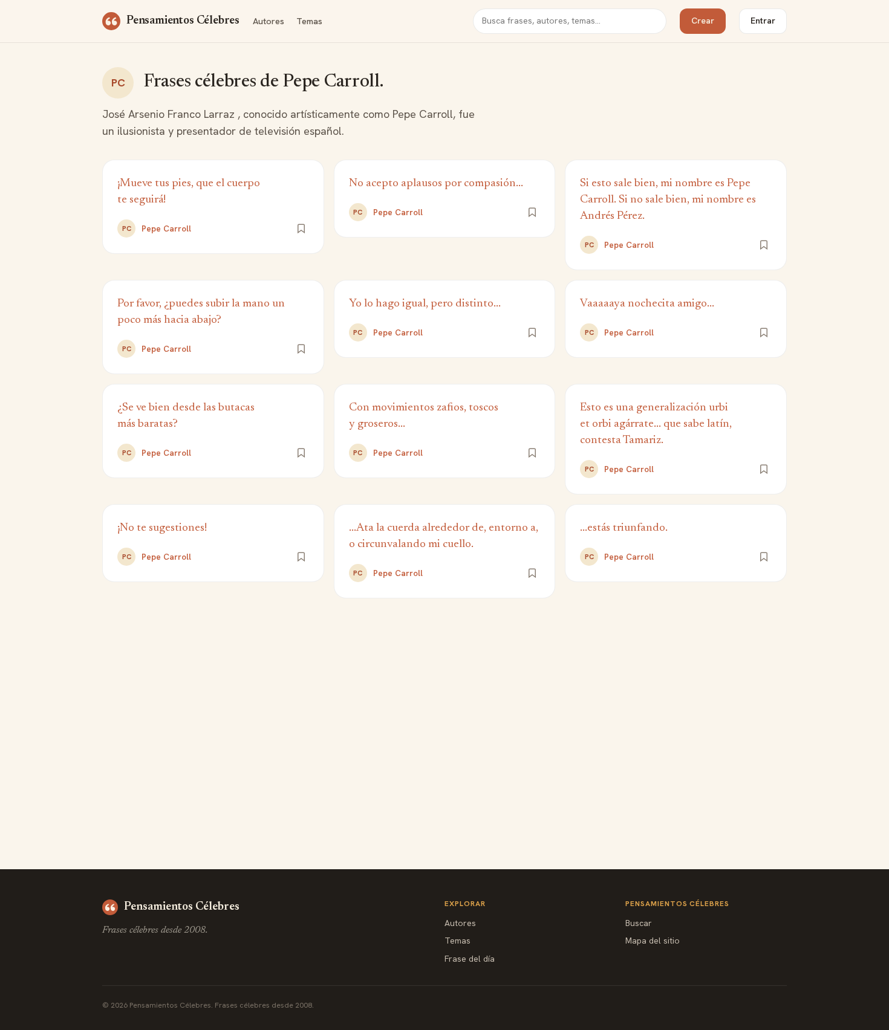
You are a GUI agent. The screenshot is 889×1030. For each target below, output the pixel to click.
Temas (309, 21)
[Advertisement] (444, 707)
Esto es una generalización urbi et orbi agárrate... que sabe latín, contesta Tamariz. (656, 424)
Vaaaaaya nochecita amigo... (647, 303)
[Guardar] (301, 228)
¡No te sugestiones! (162, 528)
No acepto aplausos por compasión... (436, 183)
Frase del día (469, 958)
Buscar (638, 923)
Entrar (763, 20)
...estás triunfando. (624, 528)
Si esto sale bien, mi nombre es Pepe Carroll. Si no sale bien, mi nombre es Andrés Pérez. (668, 200)
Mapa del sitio (652, 940)
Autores (268, 21)
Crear (702, 20)
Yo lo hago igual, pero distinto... (425, 303)
